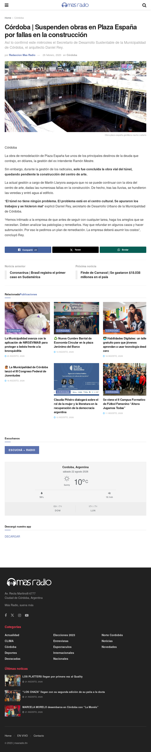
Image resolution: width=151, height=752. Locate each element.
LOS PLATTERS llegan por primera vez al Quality (52, 676)
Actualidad (12, 635)
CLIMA (9, 641)
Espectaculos (62, 647)
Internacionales (63, 653)
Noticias (107, 641)
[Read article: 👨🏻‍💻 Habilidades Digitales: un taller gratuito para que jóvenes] (125, 318)
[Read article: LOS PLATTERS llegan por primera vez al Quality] (12, 680)
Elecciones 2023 (64, 635)
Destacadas (12, 659)
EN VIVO (22, 735)
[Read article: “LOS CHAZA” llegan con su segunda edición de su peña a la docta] (12, 695)
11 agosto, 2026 (114, 413)
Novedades (109, 647)
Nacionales (60, 659)
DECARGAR (12, 536)
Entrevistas (60, 641)
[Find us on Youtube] (27, 615)
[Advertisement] (75, 553)
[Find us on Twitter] (12, 615)
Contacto (39, 735)
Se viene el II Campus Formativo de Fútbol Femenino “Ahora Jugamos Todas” (124, 403)
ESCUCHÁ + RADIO (22, 450)
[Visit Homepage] (75, 5)
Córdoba (19, 17)
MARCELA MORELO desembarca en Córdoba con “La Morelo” (60, 707)
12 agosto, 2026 (65, 417)
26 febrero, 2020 (52, 55)
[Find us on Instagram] (19, 615)
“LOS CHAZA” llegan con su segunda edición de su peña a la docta (63, 692)
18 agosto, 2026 (114, 356)
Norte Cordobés (112, 635)
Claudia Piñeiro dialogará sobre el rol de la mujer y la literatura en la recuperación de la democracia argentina (76, 405)
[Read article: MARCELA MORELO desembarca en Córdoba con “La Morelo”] (12, 711)
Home (8, 17)
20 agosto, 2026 (15, 356)
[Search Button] (144, 5)
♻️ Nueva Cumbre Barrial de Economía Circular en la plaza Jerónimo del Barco (73, 342)
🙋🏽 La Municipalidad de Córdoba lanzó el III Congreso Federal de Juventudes (26, 371)
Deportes (11, 653)
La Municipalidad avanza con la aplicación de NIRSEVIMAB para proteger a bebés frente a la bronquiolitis (26, 344)
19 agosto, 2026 (65, 351)
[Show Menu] (6, 5)
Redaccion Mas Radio (22, 55)
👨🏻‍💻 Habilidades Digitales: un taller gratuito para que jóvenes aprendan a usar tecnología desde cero (125, 344)
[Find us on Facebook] (6, 615)
